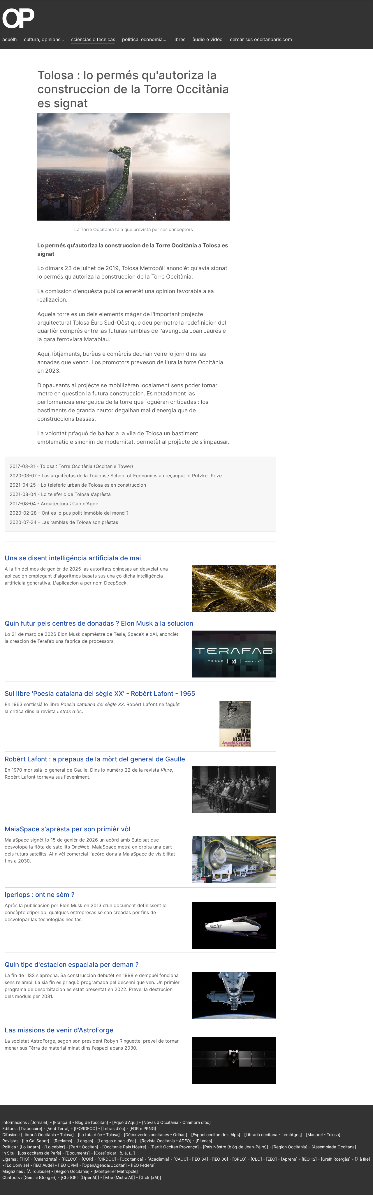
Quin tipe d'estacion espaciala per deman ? (72, 964)
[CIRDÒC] (106, 1159)
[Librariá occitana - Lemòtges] (273, 1134)
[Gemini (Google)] (40, 1177)
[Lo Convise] (17, 1165)
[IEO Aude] (43, 1165)
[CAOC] (180, 1159)
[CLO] (256, 1159)
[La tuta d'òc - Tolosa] (99, 1134)
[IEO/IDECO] (85, 1128)
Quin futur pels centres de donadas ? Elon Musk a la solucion (99, 623)
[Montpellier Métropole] (116, 1171)
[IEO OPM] (68, 1165)
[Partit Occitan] (83, 1146)
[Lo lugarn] (30, 1146)
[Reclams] (62, 1140)
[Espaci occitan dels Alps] (215, 1134)
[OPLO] (239, 1159)
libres (179, 39)
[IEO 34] (200, 1159)
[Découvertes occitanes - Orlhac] (155, 1134)
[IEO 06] (220, 1159)
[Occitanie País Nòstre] (124, 1146)
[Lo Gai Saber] (35, 1140)
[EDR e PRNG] (142, 1128)
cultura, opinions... (44, 39)
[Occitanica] (131, 1159)
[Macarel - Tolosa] (323, 1134)
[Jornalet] (39, 1122)
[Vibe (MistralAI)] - (121, 1177)
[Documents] (77, 1152)
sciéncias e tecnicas (93, 39)
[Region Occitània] (289, 1146)
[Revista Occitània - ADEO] (165, 1140)
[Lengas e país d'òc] (116, 1140)
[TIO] (24, 1159)
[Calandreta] (45, 1159)
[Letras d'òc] (113, 1128)
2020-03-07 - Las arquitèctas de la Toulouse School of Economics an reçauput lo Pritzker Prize (116, 475)
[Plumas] (204, 1140)
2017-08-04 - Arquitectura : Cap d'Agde (54, 503)
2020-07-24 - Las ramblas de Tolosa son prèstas (64, 522)
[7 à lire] (362, 1159)
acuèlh (9, 39)
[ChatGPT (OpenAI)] (80, 1177)
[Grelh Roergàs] (336, 1159)
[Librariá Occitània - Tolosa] (47, 1134)
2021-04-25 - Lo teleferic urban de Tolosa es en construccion (78, 485)
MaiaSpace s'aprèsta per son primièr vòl (67, 829)
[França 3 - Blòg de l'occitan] (80, 1122)
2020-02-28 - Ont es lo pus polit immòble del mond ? (69, 513)
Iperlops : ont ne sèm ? (40, 894)
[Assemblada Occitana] (334, 1146)
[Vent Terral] (58, 1128)
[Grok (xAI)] (150, 1177)
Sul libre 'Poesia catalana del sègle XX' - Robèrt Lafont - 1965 (100, 693)
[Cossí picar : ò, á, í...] (114, 1152)
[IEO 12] (309, 1159)
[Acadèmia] (158, 1159)
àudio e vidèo (208, 39)
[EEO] (271, 1159)
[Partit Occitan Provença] (174, 1146)
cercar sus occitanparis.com (261, 39)
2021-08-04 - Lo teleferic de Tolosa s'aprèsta (60, 494)
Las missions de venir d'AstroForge (59, 1030)
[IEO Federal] (143, 1165)
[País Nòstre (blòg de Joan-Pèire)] (235, 1146)
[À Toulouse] (38, 1171)
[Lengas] (84, 1140)
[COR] (87, 1159)
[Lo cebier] (54, 1146)
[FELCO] (69, 1159)
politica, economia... (144, 39)
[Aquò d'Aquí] (125, 1122)
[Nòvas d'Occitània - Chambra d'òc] (176, 1122)
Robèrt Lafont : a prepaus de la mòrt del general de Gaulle (95, 759)
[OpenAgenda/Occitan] (104, 1165)
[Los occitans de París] (39, 1152)
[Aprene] (289, 1159)
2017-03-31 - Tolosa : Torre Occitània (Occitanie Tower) (71, 466)
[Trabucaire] (30, 1128)
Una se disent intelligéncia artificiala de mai (73, 558)
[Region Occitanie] (71, 1171)
